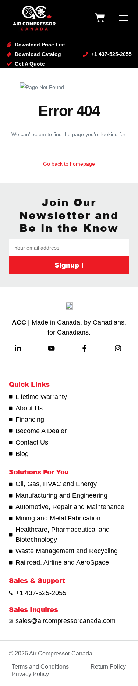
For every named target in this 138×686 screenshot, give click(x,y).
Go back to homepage (69, 164)
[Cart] (100, 18)
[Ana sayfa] (34, 18)
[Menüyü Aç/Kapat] (123, 18)
